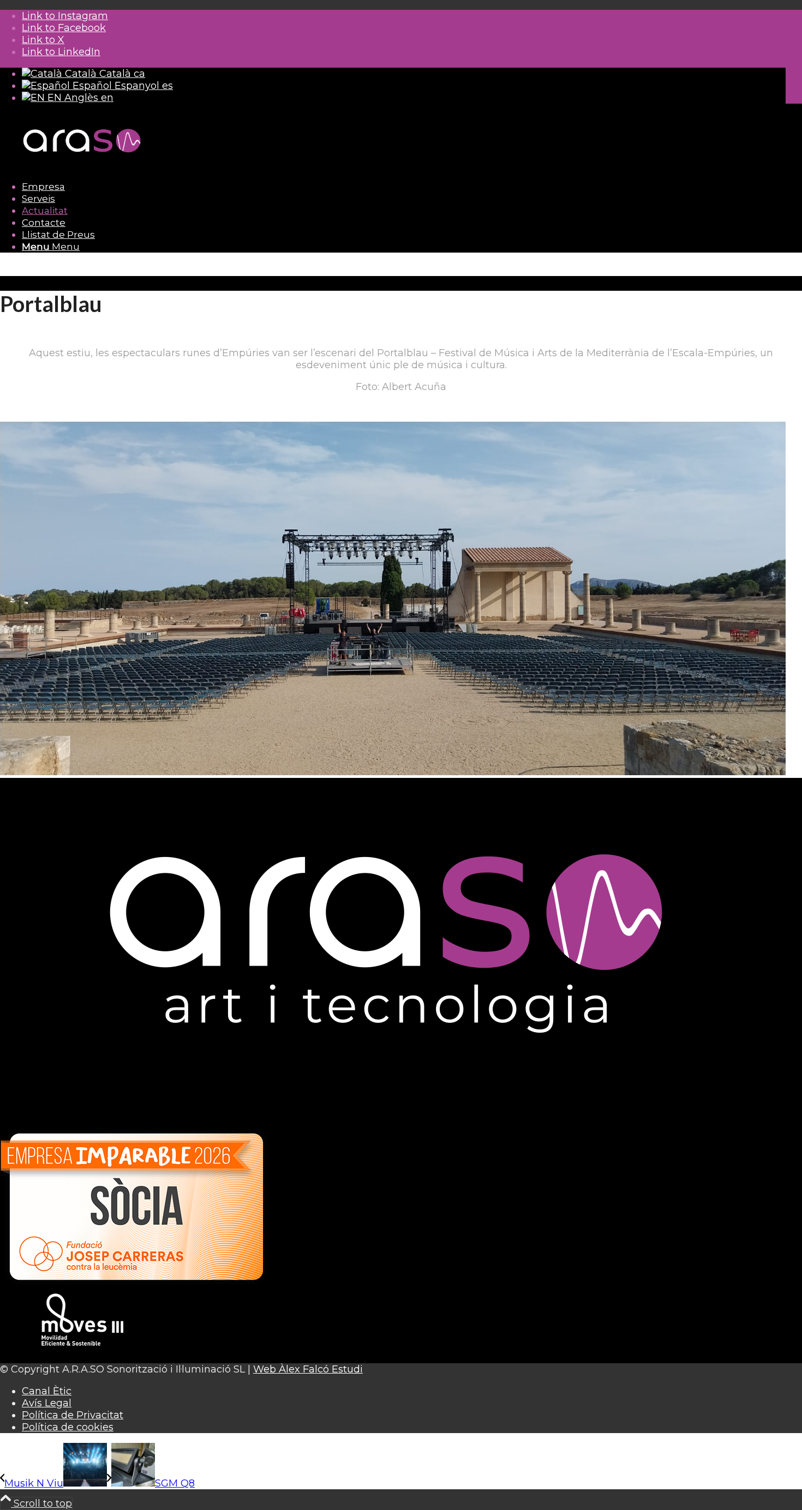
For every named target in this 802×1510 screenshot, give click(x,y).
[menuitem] (404, 187)
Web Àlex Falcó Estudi (308, 1369)
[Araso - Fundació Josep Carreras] (136, 1286)
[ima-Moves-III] (82, 1357)
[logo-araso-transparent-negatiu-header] (82, 165)
